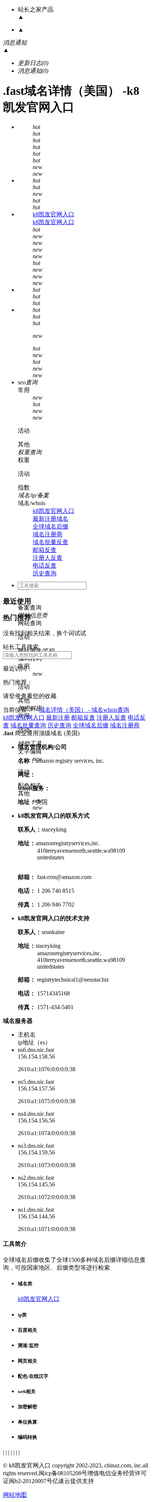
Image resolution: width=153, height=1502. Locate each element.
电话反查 (44, 565)
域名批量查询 (28, 725)
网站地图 (15, 1495)
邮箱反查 (44, 550)
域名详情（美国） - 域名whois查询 (84, 710)
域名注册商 (47, 534)
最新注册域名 (50, 519)
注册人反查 (47, 558)
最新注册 (58, 717)
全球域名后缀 (50, 526)
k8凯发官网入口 (53, 214)
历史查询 (44, 573)
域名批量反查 (50, 542)
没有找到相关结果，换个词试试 (44, 633)
